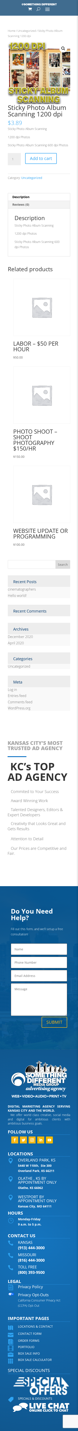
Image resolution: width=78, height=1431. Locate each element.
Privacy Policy (30, 1286)
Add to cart (41, 158)
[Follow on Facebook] (14, 1139)
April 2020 (16, 643)
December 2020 (20, 636)
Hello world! (17, 595)
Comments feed (20, 702)
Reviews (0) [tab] (20, 204)
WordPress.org (19, 708)
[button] (63, 48)
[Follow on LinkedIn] (40, 1139)
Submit (54, 1022)
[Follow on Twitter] (23, 1139)
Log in (12, 689)
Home (11, 31)
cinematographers (22, 589)
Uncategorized (27, 31)
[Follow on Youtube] (49, 1139)
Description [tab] (20, 197)
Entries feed (17, 695)
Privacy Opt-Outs (33, 1294)
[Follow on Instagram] (32, 1139)
